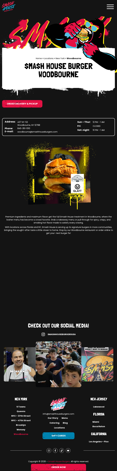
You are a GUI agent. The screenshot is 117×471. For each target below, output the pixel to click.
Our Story (53, 418)
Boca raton (98, 426)
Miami (95, 421)
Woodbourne (21, 434)
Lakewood (98, 406)
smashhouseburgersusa (62, 334)
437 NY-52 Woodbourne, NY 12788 (28, 123)
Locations (49, 58)
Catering (54, 422)
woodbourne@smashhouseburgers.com (37, 131)
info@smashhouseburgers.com (58, 413)
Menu (65, 418)
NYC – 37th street (21, 415)
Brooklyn (21, 425)
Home (39, 58)
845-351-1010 (23, 128)
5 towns (21, 406)
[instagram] (49, 450)
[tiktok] (61, 450)
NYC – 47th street (21, 420)
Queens (21, 411)
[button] (110, 6)
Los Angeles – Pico (99, 441)
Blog (65, 422)
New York (60, 58)
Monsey (21, 429)
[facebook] (55, 450)
